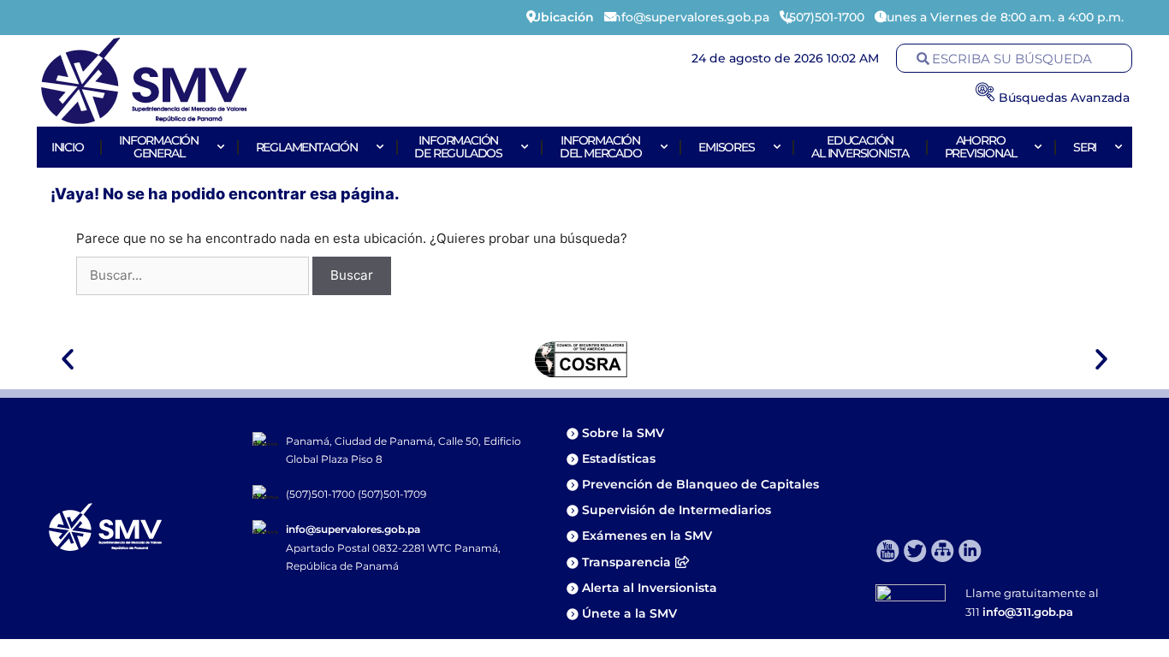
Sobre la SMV (623, 433)
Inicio (67, 147)
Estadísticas (620, 458)
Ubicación (562, 17)
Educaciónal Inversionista (860, 146)
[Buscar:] (194, 275)
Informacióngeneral (159, 146)
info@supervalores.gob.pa (353, 529)
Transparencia (626, 562)
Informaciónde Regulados (458, 146)
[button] (67, 359)
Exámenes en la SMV (647, 535)
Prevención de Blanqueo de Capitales (700, 484)
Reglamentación (307, 147)
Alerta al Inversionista (649, 587)
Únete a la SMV (629, 613)
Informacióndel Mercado (601, 146)
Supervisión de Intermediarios (676, 510)
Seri (1084, 147)
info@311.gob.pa (1027, 612)
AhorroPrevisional (981, 146)
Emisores (726, 147)
